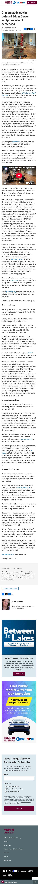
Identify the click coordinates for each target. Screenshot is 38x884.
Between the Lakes (13, 786)
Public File (6, 853)
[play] (3, 882)
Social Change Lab (23, 488)
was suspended (26, 439)
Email (6, 774)
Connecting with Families (15, 789)
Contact (6, 841)
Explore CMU (7, 860)
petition (30, 353)
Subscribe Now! (19, 674)
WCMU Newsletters (13, 792)
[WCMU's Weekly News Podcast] (19, 637)
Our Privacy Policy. (16, 803)
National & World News (10, 588)
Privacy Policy (7, 845)
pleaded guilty (11, 292)
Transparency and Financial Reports (13, 849)
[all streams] (35, 882)
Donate (32, 2)
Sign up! (19, 808)
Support (6, 856)
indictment (14, 280)
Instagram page (16, 259)
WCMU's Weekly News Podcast (19, 658)
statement (16, 142)
